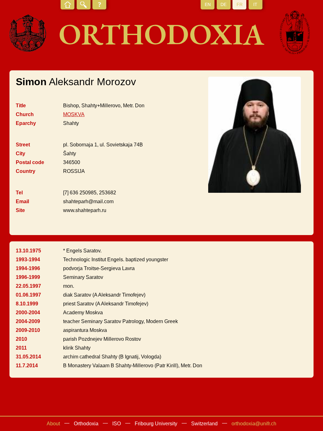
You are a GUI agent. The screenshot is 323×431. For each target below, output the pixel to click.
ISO (116, 423)
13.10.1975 (28, 250)
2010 (21, 339)
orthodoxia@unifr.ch (254, 423)
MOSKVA (74, 114)
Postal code (30, 162)
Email (22, 201)
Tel (19, 192)
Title (21, 105)
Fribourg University (156, 423)
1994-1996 (28, 268)
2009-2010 (28, 330)
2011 (21, 348)
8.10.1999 (27, 303)
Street (23, 144)
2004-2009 (28, 321)
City (20, 153)
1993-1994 (28, 259)
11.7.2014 (27, 365)
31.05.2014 (28, 356)
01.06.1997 (28, 295)
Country (25, 171)
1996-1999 (28, 277)
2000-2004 (28, 312)
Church (25, 114)
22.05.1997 (28, 286)
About (53, 423)
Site (20, 210)
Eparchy (26, 123)
